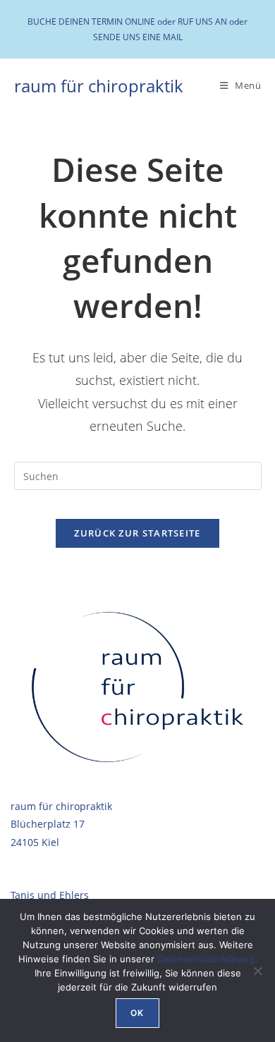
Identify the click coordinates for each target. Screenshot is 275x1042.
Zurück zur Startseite (137, 533)
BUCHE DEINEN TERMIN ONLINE (91, 21)
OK (137, 1012)
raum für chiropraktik (98, 85)
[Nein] (257, 971)
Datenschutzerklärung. (207, 958)
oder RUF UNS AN (192, 21)
